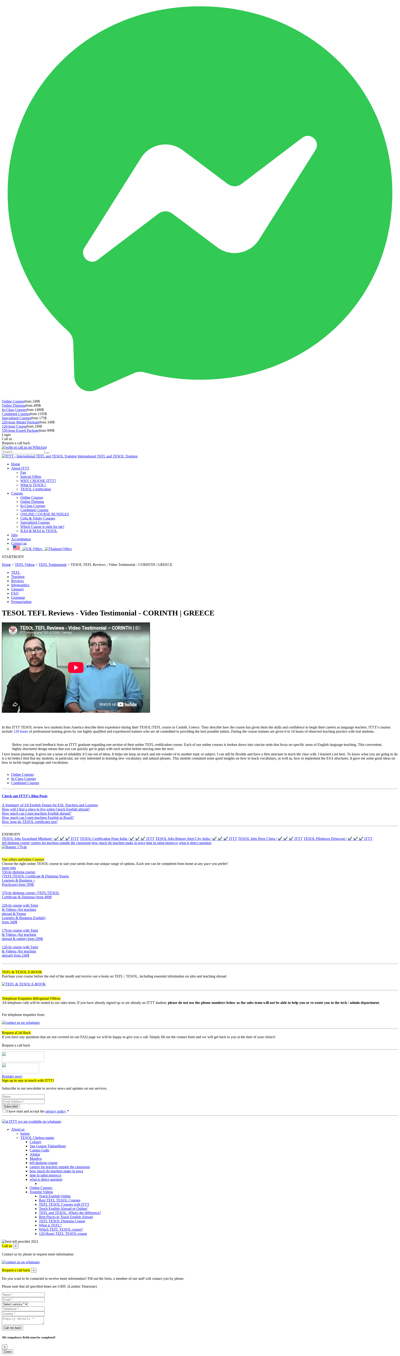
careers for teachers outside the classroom (61, 843)
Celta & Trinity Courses (37, 518)
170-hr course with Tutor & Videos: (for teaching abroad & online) (22, 934)
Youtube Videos (41, 1192)
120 (4, 960)
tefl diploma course (16, 843)
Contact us (19, 543)
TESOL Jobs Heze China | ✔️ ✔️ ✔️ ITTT (270, 839)
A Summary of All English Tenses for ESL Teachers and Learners (50, 805)
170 (4, 943)
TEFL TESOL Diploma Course (62, 1221)
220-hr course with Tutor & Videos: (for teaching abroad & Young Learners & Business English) (23, 913)
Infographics (20, 585)
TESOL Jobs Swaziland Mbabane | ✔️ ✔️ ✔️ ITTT (40, 839)
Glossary (17, 589)
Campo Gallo (39, 1150)
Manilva (36, 1158)
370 (4, 901)
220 (4, 926)
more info (9, 868)
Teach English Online (55, 1196)
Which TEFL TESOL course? (61, 1229)
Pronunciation (21, 602)
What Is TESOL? (33, 485)
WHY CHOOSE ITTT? (38, 481)
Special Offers (30, 477)
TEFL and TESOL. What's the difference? (70, 1213)
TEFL (15, 572)
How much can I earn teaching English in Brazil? (38, 818)
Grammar (18, 597)
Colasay (35, 1142)
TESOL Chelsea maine (37, 1138)
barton (25, 1133)
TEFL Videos (25, 565)
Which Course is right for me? (42, 527)
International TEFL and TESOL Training (108, 456)
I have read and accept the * (37, 1111)
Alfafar (35, 1154)
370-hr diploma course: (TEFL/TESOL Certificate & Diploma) (30, 895)
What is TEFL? (50, 1225)
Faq (23, 472)
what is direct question (195, 843)
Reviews (17, 581)
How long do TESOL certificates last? (30, 822)
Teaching (18, 577)
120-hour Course (14, 426)
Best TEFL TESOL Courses (59, 1200)
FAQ (15, 593)
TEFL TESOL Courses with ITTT (64, 1204)
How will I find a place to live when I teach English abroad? (46, 809)
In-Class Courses (14, 410)
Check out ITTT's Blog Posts (24, 796)
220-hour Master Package (20, 422)
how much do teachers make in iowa (118, 843)
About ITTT (20, 468)
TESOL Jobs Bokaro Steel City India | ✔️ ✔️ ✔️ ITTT (196, 839)
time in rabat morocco (162, 843)
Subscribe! (11, 1106)
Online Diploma (13, 405)
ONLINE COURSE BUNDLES (44, 514)
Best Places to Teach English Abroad (66, 1217)
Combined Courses (16, 414)
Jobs (14, 535)
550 (4, 889)
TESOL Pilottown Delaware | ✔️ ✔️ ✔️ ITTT (337, 839)
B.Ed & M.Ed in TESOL (38, 531)
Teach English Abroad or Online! (63, 1209)
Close (7, 1351)
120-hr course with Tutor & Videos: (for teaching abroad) (20, 951)
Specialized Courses (16, 418)
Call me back (12, 1328)
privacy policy (55, 1111)
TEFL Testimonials (53, 565)
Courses (17, 493)
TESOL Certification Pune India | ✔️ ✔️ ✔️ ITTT (117, 839)
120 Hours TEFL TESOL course (63, 1234)
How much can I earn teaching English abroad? (36, 813)
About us (18, 1129)
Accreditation (21, 539)
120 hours (20, 731)
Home (15, 464)
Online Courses (13, 401)
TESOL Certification (35, 489)
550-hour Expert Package (20, 430)
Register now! (12, 1076)
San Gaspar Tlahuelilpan (48, 1146)
